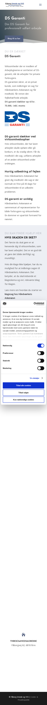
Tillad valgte (23, 392)
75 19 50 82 (23, 662)
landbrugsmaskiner (22, 548)
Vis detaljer (34, 378)
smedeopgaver (20, 494)
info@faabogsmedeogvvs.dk (23, 680)
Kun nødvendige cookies (23, 400)
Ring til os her (14, 39)
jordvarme (32, 599)
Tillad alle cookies (23, 385)
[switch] (40, 353)
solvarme (32, 440)
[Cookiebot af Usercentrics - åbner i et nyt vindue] (33, 303)
